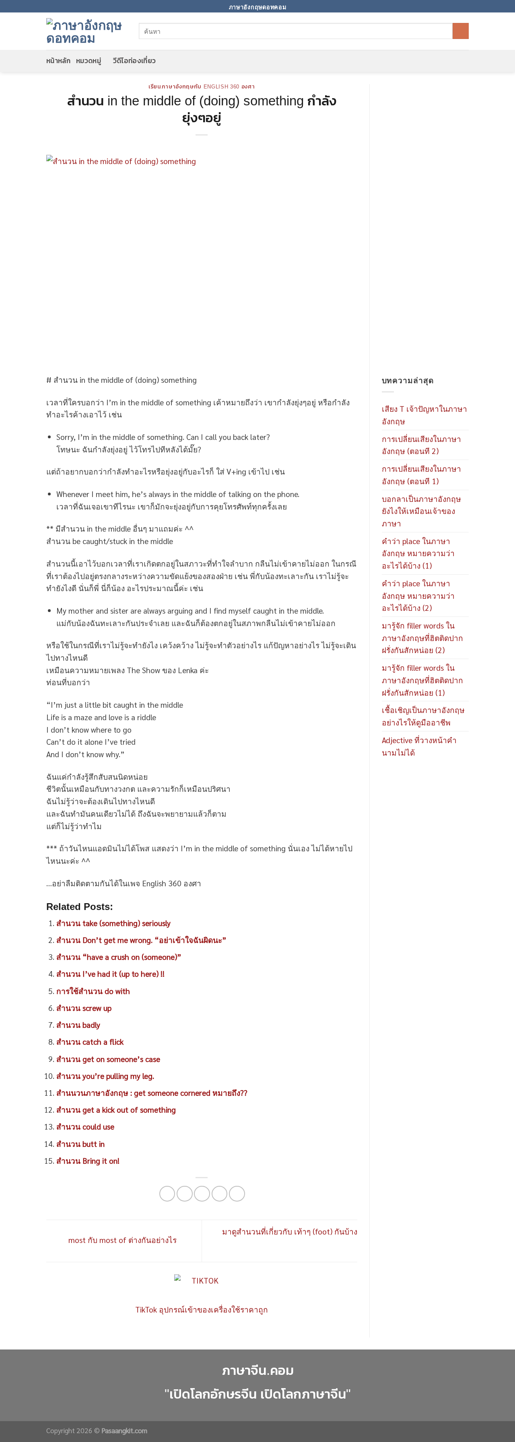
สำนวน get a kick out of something (116, 1109)
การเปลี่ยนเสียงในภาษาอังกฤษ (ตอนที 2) (421, 444)
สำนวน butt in (80, 1143)
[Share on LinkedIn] (237, 1194)
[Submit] (461, 31)
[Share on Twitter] (185, 1194)
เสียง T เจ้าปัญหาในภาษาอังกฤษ (424, 414)
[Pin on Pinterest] (220, 1194)
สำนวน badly (78, 1024)
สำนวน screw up (83, 1007)
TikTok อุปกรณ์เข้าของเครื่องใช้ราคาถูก (201, 1309)
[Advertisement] (425, 229)
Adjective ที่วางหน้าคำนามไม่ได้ (419, 746)
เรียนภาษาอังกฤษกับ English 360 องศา (201, 87)
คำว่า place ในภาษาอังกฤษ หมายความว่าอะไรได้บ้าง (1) (418, 553)
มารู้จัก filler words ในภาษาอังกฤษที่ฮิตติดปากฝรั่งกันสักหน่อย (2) (422, 637)
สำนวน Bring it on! (87, 1160)
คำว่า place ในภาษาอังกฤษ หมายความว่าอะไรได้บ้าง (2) (418, 595)
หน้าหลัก (58, 61)
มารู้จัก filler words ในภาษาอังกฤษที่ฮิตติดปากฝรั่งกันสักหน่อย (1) (422, 679)
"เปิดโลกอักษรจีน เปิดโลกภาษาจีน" (258, 1394)
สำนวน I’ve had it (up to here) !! (110, 973)
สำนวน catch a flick (90, 1041)
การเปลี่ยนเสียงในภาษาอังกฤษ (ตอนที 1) (421, 474)
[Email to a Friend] (202, 1194)
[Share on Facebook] (167, 1194)
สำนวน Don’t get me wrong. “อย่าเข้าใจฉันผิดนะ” (141, 940)
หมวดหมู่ (88, 61)
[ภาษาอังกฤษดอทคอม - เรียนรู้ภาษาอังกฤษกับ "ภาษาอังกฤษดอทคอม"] (86, 31)
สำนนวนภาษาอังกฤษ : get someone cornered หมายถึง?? (151, 1092)
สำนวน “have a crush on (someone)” (118, 956)
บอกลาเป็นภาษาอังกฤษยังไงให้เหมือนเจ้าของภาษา (421, 510)
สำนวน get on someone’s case (108, 1059)
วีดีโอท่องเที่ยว (134, 61)
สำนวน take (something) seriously (113, 923)
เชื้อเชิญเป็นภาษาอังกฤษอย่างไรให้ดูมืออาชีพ (423, 716)
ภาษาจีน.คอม (258, 1370)
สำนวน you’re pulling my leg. (105, 1075)
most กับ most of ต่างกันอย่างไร (121, 1240)
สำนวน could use (85, 1126)
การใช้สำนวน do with (93, 991)
